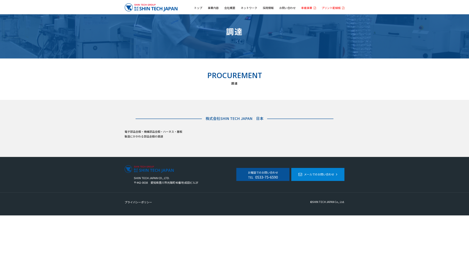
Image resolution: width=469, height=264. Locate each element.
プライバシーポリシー (138, 202)
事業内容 (213, 8)
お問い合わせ (287, 8)
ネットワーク (249, 8)
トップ (198, 8)
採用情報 (268, 8)
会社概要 (229, 8)
